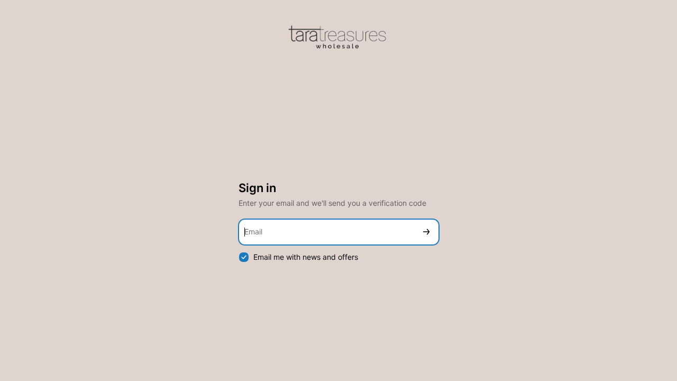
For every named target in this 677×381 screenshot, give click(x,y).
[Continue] (426, 232)
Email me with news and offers (305, 256)
